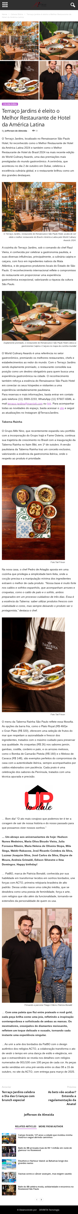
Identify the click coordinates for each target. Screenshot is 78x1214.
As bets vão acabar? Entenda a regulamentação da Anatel (62, 1098)
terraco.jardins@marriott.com (25, 403)
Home (4, 14)
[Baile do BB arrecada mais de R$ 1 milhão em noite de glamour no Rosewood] (9, 1151)
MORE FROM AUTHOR (51, 1126)
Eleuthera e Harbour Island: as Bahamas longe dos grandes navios (43, 1161)
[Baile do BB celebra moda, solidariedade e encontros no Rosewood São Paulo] (9, 1190)
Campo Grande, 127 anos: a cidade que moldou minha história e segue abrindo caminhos (45, 1136)
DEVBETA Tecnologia (49, 1209)
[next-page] (41, 1200)
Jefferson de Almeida (16, 130)
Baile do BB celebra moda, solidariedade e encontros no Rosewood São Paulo (46, 1187)
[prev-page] (37, 1200)
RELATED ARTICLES (25, 1126)
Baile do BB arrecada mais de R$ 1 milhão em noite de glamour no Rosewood (45, 1149)
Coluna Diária (17, 14)
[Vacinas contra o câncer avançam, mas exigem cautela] (9, 1177)
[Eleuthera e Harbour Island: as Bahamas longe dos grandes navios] (9, 1164)
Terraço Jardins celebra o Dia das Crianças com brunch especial (18, 1096)
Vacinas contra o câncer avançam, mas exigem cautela (45, 1173)
